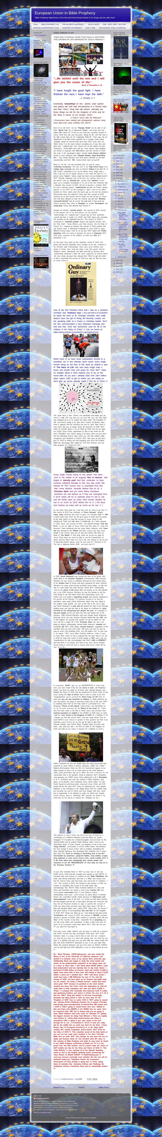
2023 (118, 164)
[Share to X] (92, 1079)
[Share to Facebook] (94, 1079)
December (121, 181)
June (120, 198)
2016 (118, 263)
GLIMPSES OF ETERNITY (72, 28)
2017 (118, 260)
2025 (118, 158)
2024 (118, 161)
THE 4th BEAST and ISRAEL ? (73, 24)
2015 (118, 266)
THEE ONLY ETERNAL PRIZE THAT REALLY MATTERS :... (122, 216)
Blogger (93, 1118)
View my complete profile (42, 1112)
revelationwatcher (42, 1098)
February (121, 210)
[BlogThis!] (90, 1079)
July (119, 195)
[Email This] (88, 1079)
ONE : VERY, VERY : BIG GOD (114, 24)
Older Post (104, 1087)
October (121, 187)
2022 (118, 167)
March (120, 207)
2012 (118, 272)
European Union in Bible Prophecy (65, 13)
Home (36, 24)
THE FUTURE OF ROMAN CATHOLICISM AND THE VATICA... (122, 237)
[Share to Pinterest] (96, 1079)
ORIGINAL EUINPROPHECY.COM (46, 28)
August (120, 192)
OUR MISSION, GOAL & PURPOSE (112, 28)
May (119, 201)
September (122, 189)
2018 (118, 178)
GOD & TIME (90, 28)
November (121, 184)
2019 (118, 175)
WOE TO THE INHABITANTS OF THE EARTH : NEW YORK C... (122, 227)
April (119, 204)
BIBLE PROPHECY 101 (50, 24)
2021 (118, 170)
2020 (118, 172)
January (121, 257)
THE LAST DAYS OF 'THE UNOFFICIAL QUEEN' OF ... (122, 248)
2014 (118, 269)
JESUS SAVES (93, 24)
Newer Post (58, 1087)
